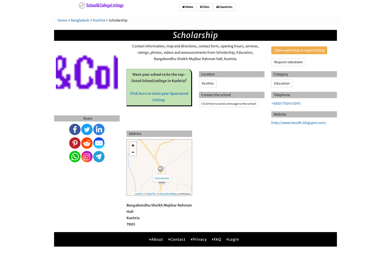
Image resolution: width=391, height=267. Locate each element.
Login (233, 239)
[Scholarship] (160, 169)
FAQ (217, 239)
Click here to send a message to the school (228, 103)
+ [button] (132, 145)
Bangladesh (80, 20)
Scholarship (162, 178)
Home (189, 7)
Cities (206, 7)
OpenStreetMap (168, 193)
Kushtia (99, 20)
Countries (225, 7)
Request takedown (288, 62)
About (157, 239)
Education (282, 83)
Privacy (200, 239)
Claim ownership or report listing (299, 50)
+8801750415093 (285, 103)
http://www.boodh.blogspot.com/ (298, 123)
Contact (178, 239)
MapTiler (151, 193)
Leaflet (138, 193)
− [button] (132, 152)
